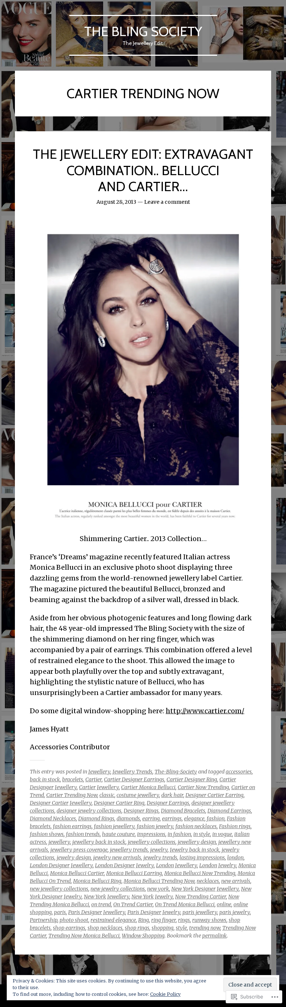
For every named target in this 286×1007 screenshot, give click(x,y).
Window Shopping (143, 935)
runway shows (209, 920)
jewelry (159, 849)
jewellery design (197, 842)
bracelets (72, 779)
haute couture (118, 834)
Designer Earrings (168, 803)
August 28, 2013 (116, 202)
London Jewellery (176, 865)
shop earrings (69, 927)
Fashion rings (235, 826)
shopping (163, 927)
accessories (239, 771)
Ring (143, 920)
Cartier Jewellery (99, 787)
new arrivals (235, 881)
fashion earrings (72, 826)
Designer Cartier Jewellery (61, 803)
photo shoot (74, 920)
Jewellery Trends (132, 771)
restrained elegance (113, 920)
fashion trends (83, 834)
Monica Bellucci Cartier (77, 873)
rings (184, 920)
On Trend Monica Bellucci (184, 904)
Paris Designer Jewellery (96, 912)
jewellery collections (151, 842)
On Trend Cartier (133, 904)
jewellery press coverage (79, 849)
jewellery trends (129, 849)
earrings (172, 818)
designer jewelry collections (89, 810)
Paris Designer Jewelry (153, 912)
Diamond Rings (96, 818)
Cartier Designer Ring (191, 779)
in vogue (222, 834)
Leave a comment (167, 202)
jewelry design (74, 857)
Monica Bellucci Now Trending (199, 873)
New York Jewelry (152, 896)
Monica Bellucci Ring (97, 881)
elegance (194, 818)
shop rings (137, 927)
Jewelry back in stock (194, 849)
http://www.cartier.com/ (205, 711)
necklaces (208, 881)
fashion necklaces (196, 826)
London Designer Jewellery (61, 865)
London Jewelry (217, 865)
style (181, 927)
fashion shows (47, 834)
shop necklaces (105, 927)
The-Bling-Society (176, 771)
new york (158, 888)
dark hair (172, 795)
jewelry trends (160, 857)
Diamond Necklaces (53, 818)
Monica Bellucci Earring (134, 873)
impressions (151, 834)
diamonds (128, 818)
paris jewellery (199, 912)
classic (106, 795)
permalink (214, 935)
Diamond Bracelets (183, 810)
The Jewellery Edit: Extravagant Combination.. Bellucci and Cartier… (143, 170)
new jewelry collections (117, 888)
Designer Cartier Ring (119, 803)
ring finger (163, 920)
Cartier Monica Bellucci (148, 787)
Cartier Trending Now (71, 795)
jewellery (59, 842)
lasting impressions (202, 857)
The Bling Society (143, 31)
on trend (101, 904)
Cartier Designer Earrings (134, 779)
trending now (204, 927)
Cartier (93, 779)
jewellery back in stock (98, 842)
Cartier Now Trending (203, 787)
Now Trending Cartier (200, 896)
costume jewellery (138, 795)
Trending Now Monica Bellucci (84, 935)
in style (201, 834)
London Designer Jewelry (124, 865)
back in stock (45, 779)
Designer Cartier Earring (214, 795)
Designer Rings (141, 810)
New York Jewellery (106, 896)
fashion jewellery (114, 826)
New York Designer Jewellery (205, 888)
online (224, 904)
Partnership (43, 920)
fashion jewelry (155, 826)
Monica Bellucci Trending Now (159, 881)
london (235, 857)
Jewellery (99, 771)
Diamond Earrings (229, 810)
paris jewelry (234, 912)
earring (151, 818)
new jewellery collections (59, 888)
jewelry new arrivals (117, 857)
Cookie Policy (165, 994)
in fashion (179, 834)
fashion (216, 818)
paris (60, 912)
